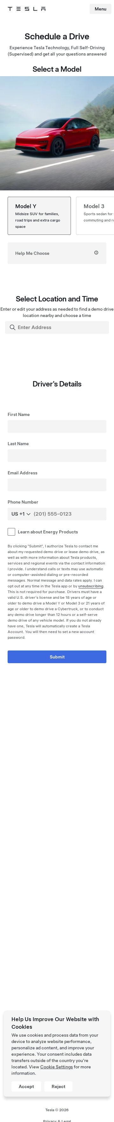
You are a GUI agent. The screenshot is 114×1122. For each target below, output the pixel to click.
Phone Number (23, 502)
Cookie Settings (56, 1066)
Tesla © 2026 (57, 1110)
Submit (57, 656)
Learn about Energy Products (48, 531)
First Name (19, 414)
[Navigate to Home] (27, 9)
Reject (58, 1086)
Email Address (22, 472)
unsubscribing (90, 586)
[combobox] (58, 327)
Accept (26, 1086)
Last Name (18, 443)
